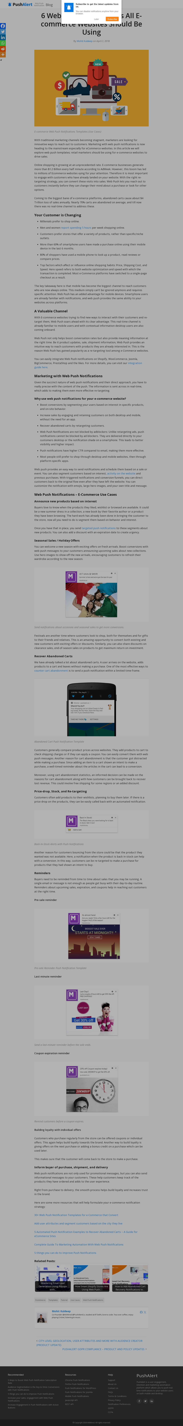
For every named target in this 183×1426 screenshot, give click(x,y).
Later (96, 18)
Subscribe (112, 18)
